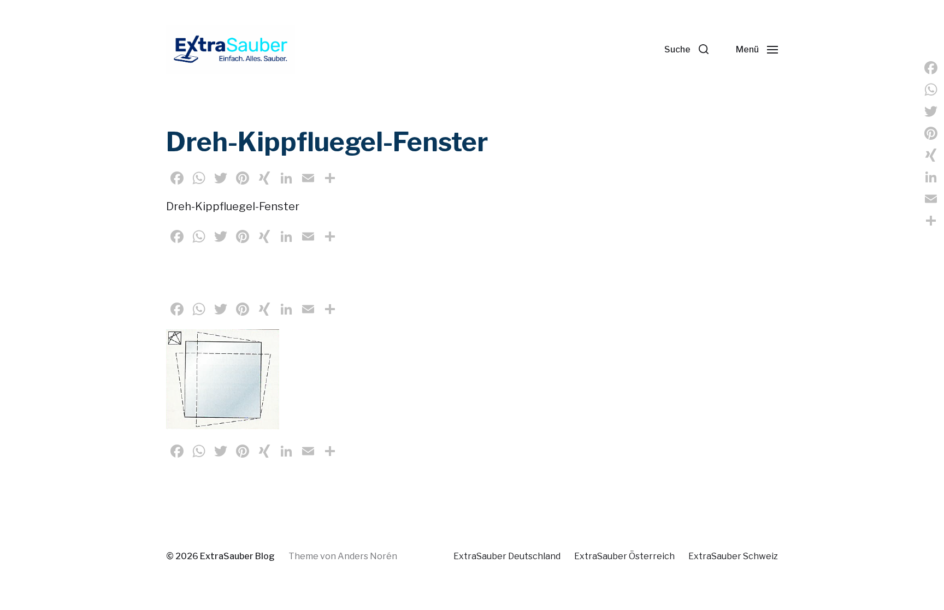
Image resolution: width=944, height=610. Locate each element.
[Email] (931, 199)
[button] (686, 49)
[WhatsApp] (931, 89)
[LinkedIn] (931, 177)
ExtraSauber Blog (237, 556)
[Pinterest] (931, 133)
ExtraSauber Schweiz (733, 556)
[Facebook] (931, 68)
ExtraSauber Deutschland (506, 556)
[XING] (931, 155)
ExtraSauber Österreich (624, 556)
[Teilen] (931, 221)
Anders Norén (367, 556)
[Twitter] (931, 111)
